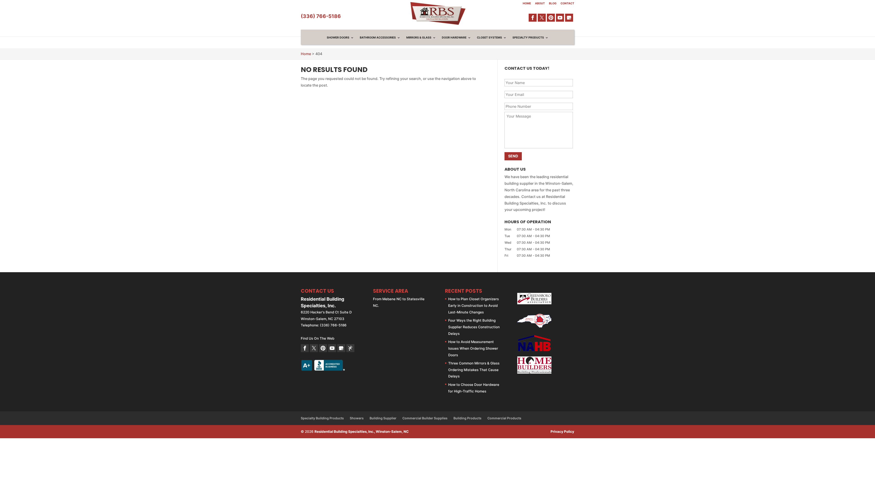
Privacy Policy (562, 431)
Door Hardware (454, 37)
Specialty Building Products (322, 418)
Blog (552, 3)
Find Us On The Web (317, 338)
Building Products (467, 418)
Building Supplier (383, 418)
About (540, 3)
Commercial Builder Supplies (425, 418)
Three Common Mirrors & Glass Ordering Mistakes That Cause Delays (473, 370)
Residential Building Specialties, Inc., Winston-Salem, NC (361, 431)
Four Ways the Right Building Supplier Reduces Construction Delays (474, 327)
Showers (357, 418)
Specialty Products (528, 37)
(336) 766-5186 (321, 16)
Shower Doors (338, 37)
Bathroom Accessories (378, 37)
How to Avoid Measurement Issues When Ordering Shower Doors (473, 348)
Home (527, 3)
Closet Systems (489, 37)
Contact (567, 3)
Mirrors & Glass (418, 37)
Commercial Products (504, 418)
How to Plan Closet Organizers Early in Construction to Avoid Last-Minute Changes (473, 305)
